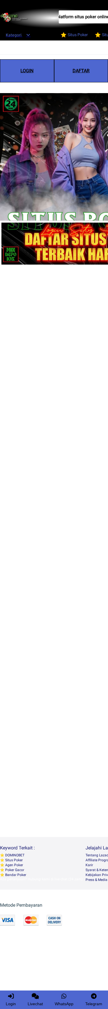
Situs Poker (13, 860)
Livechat (35, 1003)
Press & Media (96, 880)
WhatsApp (64, 1003)
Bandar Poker (15, 875)
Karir (89, 865)
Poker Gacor (14, 870)
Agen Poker (13, 865)
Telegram (93, 1003)
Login (11, 1003)
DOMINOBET (14, 855)
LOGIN (26, 70)
